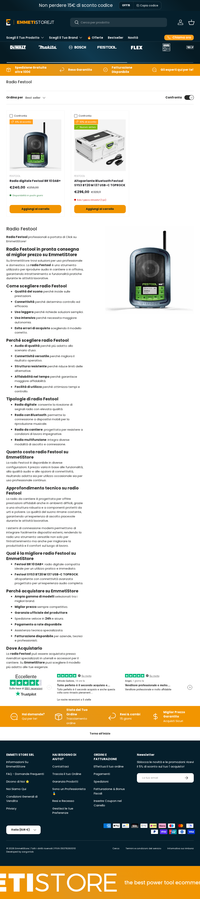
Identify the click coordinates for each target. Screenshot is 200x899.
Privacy (11, 808)
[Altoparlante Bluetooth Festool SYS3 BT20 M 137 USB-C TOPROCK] (100, 145)
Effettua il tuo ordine (109, 766)
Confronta (173, 97)
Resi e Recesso (63, 801)
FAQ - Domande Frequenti (25, 774)
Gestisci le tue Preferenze (62, 810)
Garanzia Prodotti (65, 781)
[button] (191, 22)
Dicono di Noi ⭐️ (17, 781)
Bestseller (115, 38)
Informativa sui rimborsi (180, 848)
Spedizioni (101, 781)
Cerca (115, 848)
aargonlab (28, 851)
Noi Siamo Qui (16, 789)
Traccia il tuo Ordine (66, 774)
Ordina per (14, 97)
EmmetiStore (22, 848)
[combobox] (118, 22)
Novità (133, 38)
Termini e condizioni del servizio (143, 848)
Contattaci (60, 766)
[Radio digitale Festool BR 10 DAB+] (35, 145)
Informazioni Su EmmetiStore (17, 764)
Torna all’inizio (100, 733)
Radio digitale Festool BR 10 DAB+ (35, 181)
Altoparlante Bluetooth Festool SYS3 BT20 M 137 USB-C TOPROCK (99, 183)
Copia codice (149, 5)
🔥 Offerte (95, 38)
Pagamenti (102, 774)
